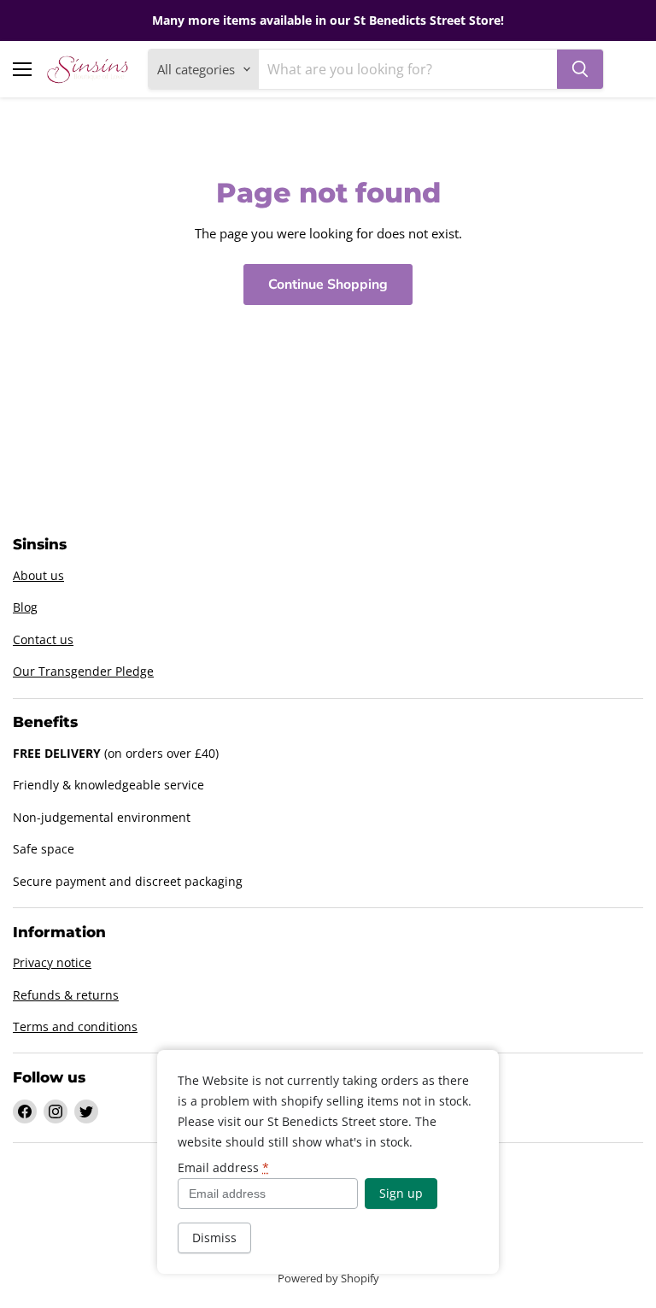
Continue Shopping (328, 284)
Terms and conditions (75, 1026)
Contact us (43, 639)
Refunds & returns (66, 995)
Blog (25, 607)
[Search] (580, 69)
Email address (223, 1168)
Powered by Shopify (328, 1278)
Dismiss (214, 1237)
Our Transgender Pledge (83, 671)
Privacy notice (52, 962)
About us (38, 575)
